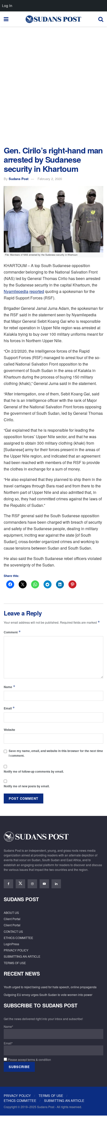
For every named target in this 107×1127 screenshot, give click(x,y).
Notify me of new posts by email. (27, 786)
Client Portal (12, 919)
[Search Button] (100, 18)
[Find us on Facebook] (8, 883)
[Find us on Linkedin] (56, 883)
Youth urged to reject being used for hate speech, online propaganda (50, 987)
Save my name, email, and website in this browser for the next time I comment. (56, 753)
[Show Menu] (6, 18)
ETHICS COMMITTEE (18, 938)
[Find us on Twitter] (20, 883)
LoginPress (11, 944)
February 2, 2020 (50, 178)
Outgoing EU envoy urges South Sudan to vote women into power (48, 994)
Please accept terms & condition (29, 1059)
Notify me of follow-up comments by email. (34, 771)
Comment (12, 632)
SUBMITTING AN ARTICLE (22, 956)
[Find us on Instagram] (32, 883)
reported (36, 291)
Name (9, 686)
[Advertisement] (53, 84)
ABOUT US (11, 912)
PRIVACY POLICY (16, 950)
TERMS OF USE (15, 963)
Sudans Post (18, 178)
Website (9, 729)
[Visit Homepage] (53, 19)
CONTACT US (13, 931)
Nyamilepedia (16, 291)
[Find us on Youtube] (44, 883)
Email (9, 708)
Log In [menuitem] (7, 5)
